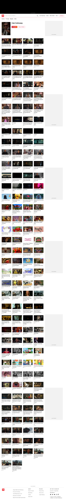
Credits (15, 18)
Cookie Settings (41, 494)
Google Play (56, 490)
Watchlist (15, 26)
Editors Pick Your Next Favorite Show (19, 497)
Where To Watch (21, 26)
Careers (29, 494)
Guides (47, 15)
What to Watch (52, 15)
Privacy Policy (41, 490)
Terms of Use (41, 492)
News (57, 15)
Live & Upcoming (42, 15)
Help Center (30, 496)
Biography (11, 18)
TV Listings (7, 18)
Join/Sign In (61, 15)
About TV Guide (31, 490)
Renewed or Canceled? (17, 495)
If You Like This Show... (17, 491)
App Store (51, 490)
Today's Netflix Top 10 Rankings (18, 489)
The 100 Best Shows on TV (17, 493)
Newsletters (30, 492)
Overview (3, 18)
